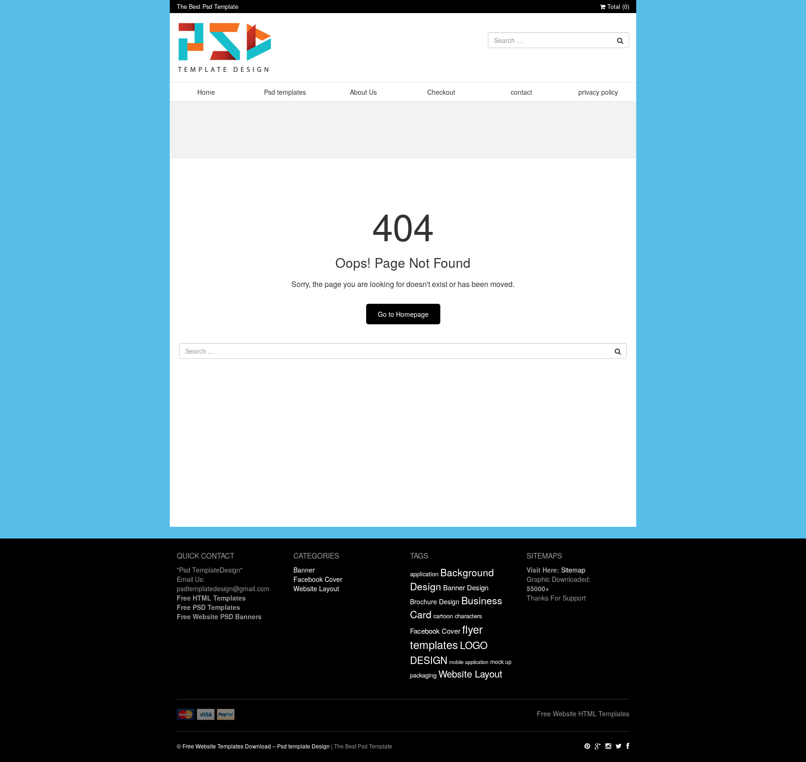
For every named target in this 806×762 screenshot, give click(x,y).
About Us (363, 92)
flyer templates (446, 637)
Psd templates (285, 92)
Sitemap (573, 569)
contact (521, 92)
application (424, 573)
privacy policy (598, 92)
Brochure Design (434, 601)
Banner (304, 569)
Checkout (441, 92)
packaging (423, 675)
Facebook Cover (317, 579)
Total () (617, 6)
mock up (501, 661)
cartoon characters (457, 615)
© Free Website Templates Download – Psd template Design (253, 746)
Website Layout (316, 588)
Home (206, 92)
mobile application (468, 661)
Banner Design (465, 587)
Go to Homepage (403, 314)
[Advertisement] (403, 461)
